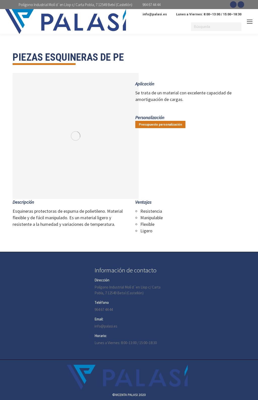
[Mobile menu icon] (249, 21)
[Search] (236, 26)
